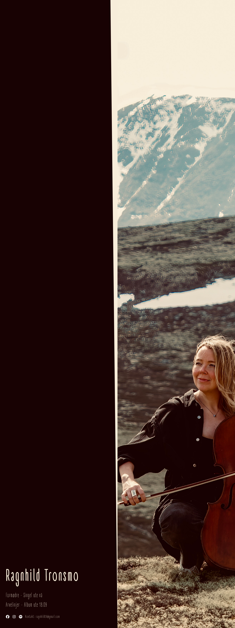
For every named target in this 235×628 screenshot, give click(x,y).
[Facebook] (7, 616)
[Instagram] (14, 616)
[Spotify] (20, 616)
